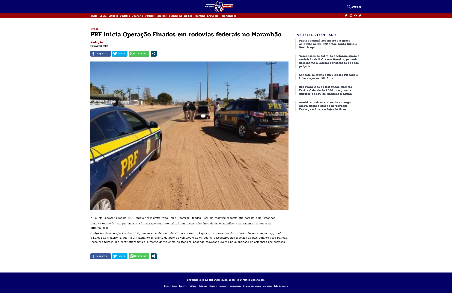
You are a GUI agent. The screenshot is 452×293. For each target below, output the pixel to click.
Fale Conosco (228, 16)
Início (93, 16)
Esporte (113, 16)
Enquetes (212, 16)
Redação (96, 42)
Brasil (103, 16)
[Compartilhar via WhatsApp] (139, 53)
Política (125, 16)
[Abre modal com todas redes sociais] (154, 53)
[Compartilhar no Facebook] (100, 53)
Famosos (162, 16)
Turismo (150, 16)
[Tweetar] (119, 53)
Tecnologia (175, 16)
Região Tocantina (194, 16)
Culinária (137, 16)
